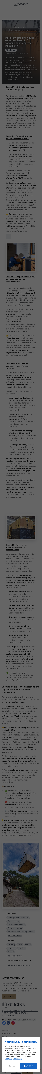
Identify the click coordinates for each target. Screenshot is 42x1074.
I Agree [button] (28, 1066)
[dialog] (21, 1054)
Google (8, 1059)
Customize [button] (12, 1066)
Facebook (16, 1059)
